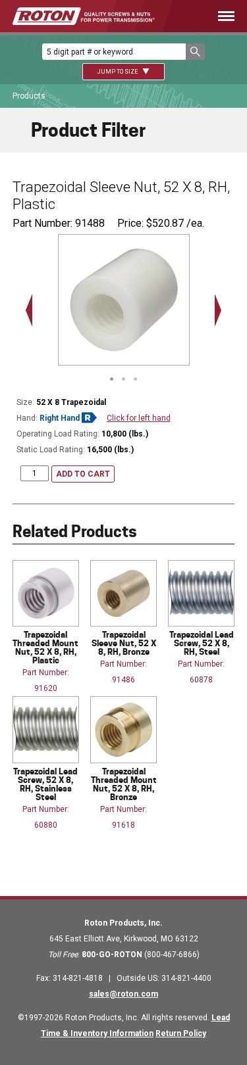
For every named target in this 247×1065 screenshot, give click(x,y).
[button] (195, 51)
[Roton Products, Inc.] (84, 16)
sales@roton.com (123, 994)
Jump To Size (118, 71)
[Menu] (214, 16)
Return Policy (180, 1033)
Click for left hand (139, 418)
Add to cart (83, 474)
